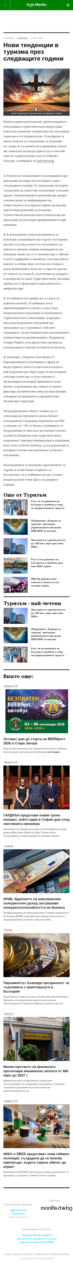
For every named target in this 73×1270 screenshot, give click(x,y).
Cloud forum (18, 1213)
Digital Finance (18, 1210)
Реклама (55, 1253)
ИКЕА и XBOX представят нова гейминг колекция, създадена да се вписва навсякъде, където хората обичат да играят (36, 1160)
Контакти (64, 1253)
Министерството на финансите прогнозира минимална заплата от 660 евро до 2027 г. (35, 1071)
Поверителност (41, 1253)
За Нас (7, 1253)
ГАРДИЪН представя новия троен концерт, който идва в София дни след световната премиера (36, 819)
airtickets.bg (45, 161)
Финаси (9, 1013)
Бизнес (8, 930)
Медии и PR (11, 686)
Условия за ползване (22, 1253)
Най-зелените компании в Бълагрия (36, 1238)
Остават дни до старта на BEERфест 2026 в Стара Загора (34, 740)
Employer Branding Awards (36, 1235)
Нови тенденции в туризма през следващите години (33, 51)
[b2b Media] (36, 4)
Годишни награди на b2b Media (36, 1242)
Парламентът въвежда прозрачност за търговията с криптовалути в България (36, 987)
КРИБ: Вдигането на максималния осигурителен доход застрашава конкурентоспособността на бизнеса (34, 903)
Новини (9, 846)
